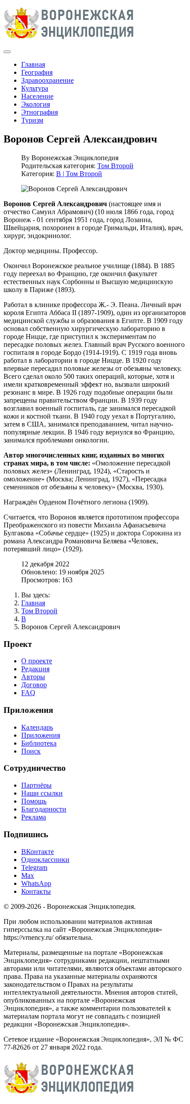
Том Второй (115, 165)
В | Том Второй (79, 173)
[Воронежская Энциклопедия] (69, 41)
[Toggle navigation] (7, 51)
